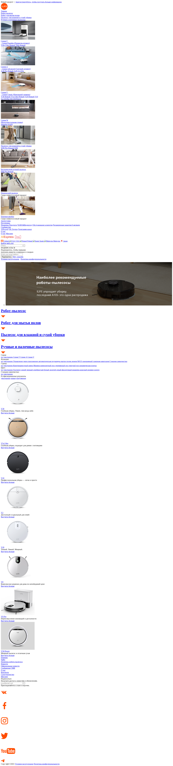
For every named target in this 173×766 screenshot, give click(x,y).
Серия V (30, 357)
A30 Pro (7, 71)
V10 (36, 97)
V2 (2, 99)
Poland (30, 241)
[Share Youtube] (86, 747)
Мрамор (36, 366)
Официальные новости (10, 666)
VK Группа (13, 229)
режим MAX (77, 361)
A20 (16, 71)
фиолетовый (67, 370)
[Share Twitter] (86, 732)
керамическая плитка (88, 366)
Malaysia (56, 241)
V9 (11, 99)
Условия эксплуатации (10, 259)
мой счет (10, 243)
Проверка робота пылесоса (12, 662)
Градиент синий (20, 370)
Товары (4, 11)
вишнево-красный (79, 370)
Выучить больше (7, 413)
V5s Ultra (17, 97)
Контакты (5, 672)
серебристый (38, 370)
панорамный (87, 361)
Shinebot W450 (7, 124)
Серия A (23, 357)
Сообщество (6, 227)
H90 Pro (7, 172)
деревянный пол (62, 366)
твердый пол (74, 366)
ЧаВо (3, 660)
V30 (5, 97)
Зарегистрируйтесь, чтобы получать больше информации (39, 2)
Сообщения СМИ (8, 668)
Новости (4, 664)
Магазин (9, 234)
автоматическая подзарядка (49, 361)
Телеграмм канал (25, 229)
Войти (3, 243)
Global (6, 241)
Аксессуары (6, 221)
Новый (12, 45)
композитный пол (47, 366)
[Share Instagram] (86, 717)
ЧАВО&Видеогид (24, 225)
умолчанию (5, 378)
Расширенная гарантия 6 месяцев (66, 225)
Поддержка (5, 223)
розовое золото (93, 370)
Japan (65, 241)
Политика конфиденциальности (33, 259)
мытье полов (66, 361)
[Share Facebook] (86, 702)
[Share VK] (86, 691)
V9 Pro (7, 99)
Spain (41, 241)
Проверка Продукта (9, 225)
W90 (16, 148)
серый (59, 370)
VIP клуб (4, 229)
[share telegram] (86, 759)
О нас (3, 231)
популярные (21, 378)
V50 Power (16, 99)
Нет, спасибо (18, 257)
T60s (20, 45)
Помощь (4, 658)
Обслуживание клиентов (42, 225)
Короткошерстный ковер (23, 366)
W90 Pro (7, 148)
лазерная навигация (101, 361)
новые (13, 378)
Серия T (16, 357)
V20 (29, 97)
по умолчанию (7, 357)
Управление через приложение (25, 361)
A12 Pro (21, 71)
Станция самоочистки (118, 361)
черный (30, 370)
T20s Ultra (8, 45)
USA (17, 241)
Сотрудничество (7, 675)
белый (47, 370)
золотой (53, 370)
